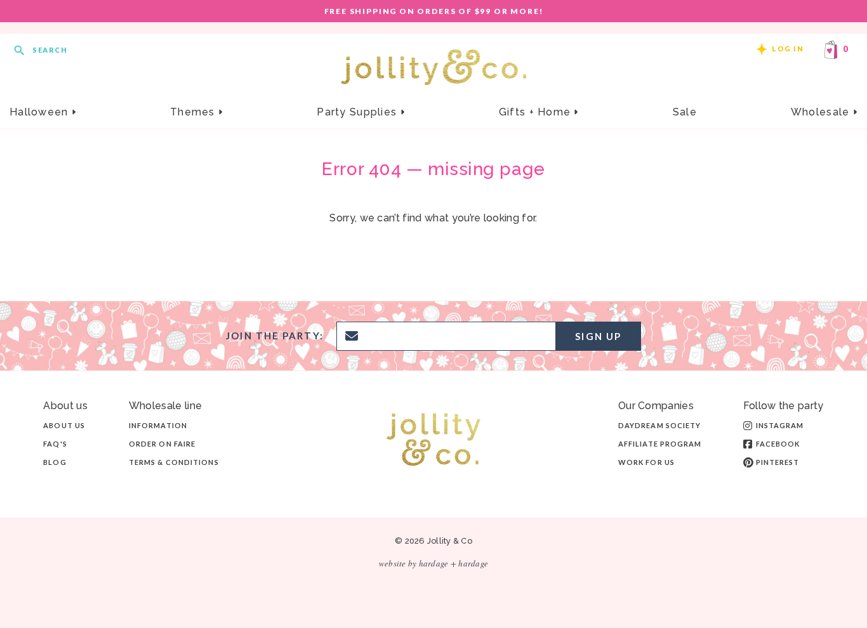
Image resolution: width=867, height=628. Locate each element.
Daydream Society (659, 425)
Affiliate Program (660, 444)
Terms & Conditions (174, 462)
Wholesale (822, 112)
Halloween (41, 112)
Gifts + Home (536, 112)
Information (158, 425)
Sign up (598, 336)
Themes (194, 112)
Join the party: (275, 336)
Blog (54, 462)
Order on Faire (162, 444)
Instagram (780, 425)
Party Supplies (358, 112)
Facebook (778, 444)
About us (64, 425)
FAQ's (55, 444)
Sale (685, 112)
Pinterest (778, 462)
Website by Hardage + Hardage (433, 563)
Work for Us (646, 462)
